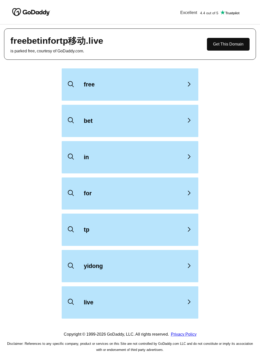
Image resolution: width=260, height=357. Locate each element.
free (89, 84)
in (86, 157)
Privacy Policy (184, 334)
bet (88, 120)
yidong (93, 266)
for (88, 193)
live (88, 302)
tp (86, 229)
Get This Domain (228, 44)
